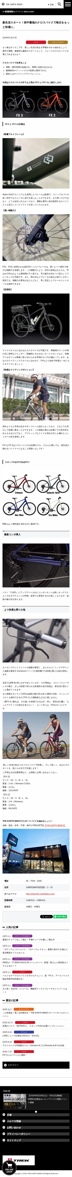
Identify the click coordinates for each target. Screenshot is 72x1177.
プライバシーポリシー (18, 1134)
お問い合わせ (14, 1127)
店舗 (52, 5)
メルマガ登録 (14, 1121)
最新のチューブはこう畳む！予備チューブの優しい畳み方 (29, 939)
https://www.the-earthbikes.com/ (40, 894)
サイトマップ (14, 1140)
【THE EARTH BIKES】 (55, 825)
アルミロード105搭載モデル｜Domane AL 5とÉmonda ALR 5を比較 (33, 1045)
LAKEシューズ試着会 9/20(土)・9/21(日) (21, 1036)
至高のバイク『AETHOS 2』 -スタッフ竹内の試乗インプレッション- (33, 1026)
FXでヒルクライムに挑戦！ (15, 1055)
